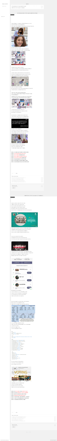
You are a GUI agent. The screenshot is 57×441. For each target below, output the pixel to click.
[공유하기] (13, 173)
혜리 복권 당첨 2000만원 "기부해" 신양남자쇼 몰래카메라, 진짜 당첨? (19, 6)
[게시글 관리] (14, 173)
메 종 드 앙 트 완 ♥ (14, 185)
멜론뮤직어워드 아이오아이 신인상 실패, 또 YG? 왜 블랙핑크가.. (34, 195)
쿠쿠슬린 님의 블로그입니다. (15, 186)
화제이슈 (3, 16)
